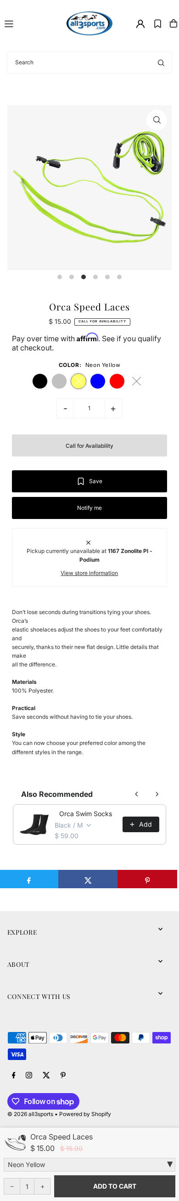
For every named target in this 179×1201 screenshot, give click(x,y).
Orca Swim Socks (85, 814)
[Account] (140, 24)
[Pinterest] (63, 1075)
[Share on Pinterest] (147, 879)
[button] (157, 23)
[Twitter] (46, 1075)
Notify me (89, 507)
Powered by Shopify (85, 1114)
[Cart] (173, 23)
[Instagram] (29, 1075)
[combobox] (89, 62)
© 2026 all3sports (30, 1114)
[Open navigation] (31, 23)
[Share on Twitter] (88, 879)
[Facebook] (14, 1075)
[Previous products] (137, 794)
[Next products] (157, 794)
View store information (89, 572)
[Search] (161, 62)
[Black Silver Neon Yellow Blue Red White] (89, 1165)
